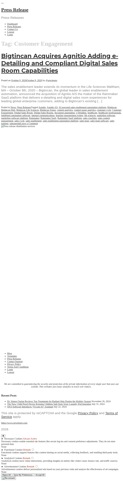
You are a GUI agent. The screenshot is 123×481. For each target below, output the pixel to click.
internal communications (43, 115)
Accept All (40, 475)
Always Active (30, 438)
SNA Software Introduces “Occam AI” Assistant (30, 406)
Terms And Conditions (18, 367)
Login (10, 34)
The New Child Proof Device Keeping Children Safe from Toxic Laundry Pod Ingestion (49, 404)
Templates (12, 356)
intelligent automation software (15, 115)
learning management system (69, 115)
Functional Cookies (13, 449)
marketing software (106, 115)
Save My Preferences (23, 475)
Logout (10, 32)
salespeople (15, 123)
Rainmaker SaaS (48, 118)
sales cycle (19, 121)
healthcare (92, 112)
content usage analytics (85, 110)
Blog (9, 353)
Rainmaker (34, 118)
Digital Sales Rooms (43, 112)
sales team (84, 121)
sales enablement (34, 121)
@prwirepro (51, 80)
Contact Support (15, 361)
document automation (64, 112)
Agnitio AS (52, 107)
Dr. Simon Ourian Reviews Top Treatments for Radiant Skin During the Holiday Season (49, 401)
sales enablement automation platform (60, 121)
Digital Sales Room (23, 112)
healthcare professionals (109, 112)
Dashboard (12, 24)
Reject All (6, 475)
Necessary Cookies (13, 438)
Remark (27, 449)
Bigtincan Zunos (48, 110)
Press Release (14, 9)
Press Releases (14, 26)
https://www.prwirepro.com (14, 423)
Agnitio (42, 107)
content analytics (65, 110)
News (13, 107)
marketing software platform (14, 118)
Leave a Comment (29, 123)
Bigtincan (112, 107)
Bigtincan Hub (8, 110)
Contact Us (12, 29)
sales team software (99, 121)
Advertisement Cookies (15, 466)
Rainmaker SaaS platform (69, 118)
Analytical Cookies (13, 458)
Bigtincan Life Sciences (27, 110)
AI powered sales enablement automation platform (82, 107)
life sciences (90, 115)
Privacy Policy (14, 364)
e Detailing (81, 112)
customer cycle (104, 110)
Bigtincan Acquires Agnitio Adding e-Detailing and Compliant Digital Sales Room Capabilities (59, 63)
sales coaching (90, 118)
